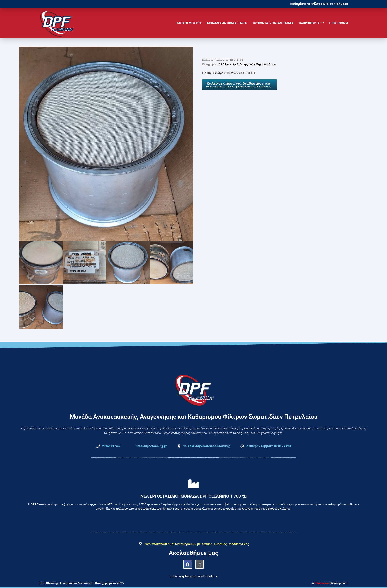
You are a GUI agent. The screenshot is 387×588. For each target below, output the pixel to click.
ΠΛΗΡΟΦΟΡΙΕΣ (309, 23)
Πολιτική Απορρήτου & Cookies (193, 576)
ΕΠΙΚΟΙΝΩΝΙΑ (338, 23)
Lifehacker (322, 583)
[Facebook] (187, 564)
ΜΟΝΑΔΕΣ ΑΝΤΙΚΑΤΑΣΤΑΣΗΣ (227, 23)
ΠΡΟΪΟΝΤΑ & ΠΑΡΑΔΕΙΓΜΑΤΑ (273, 23)
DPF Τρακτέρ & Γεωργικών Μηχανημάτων (247, 64)
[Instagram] (199, 564)
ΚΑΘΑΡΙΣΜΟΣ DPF (189, 23)
